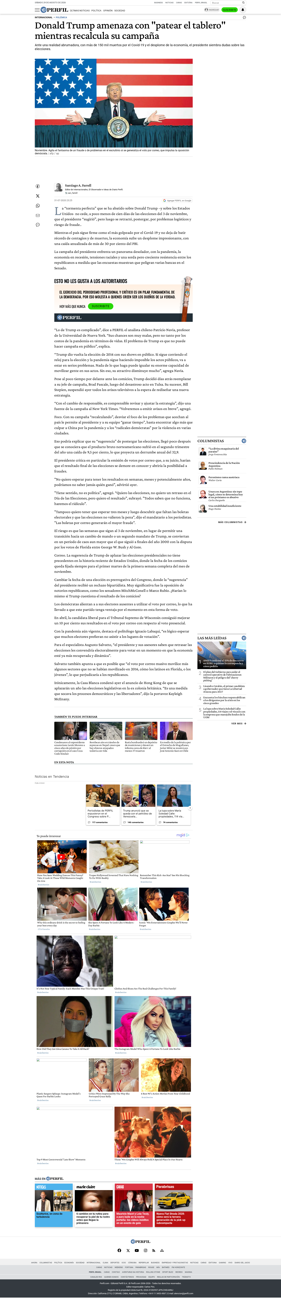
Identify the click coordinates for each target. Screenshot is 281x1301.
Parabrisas (140, 1267)
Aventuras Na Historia (133, 1272)
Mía (158, 1267)
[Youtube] (137, 1251)
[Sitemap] (162, 1250)
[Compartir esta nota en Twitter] (38, 196)
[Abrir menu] (37, 10)
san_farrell (72, 193)
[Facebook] (119, 1251)
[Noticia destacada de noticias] (54, 1187)
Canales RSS (96, 1277)
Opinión (108, 10)
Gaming (222, 1263)
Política (96, 10)
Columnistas (210, 441)
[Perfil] (54, 1178)
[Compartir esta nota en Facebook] (38, 186)
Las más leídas (211, 638)
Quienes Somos (111, 1277)
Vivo (230, 1263)
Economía (69, 1263)
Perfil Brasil (201, 3)
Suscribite (229, 10)
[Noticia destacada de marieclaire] (94, 1187)
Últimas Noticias (80, 10)
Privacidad (141, 1277)
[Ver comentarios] (243, 18)
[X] (128, 1251)
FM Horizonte (178, 1267)
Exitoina (213, 1263)
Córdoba (132, 1263)
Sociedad (119, 10)
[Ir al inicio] (54, 10)
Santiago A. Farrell (78, 185)
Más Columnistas (230, 522)
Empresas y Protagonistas (175, 1263)
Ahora (34, 1263)
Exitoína (188, 3)
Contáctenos (127, 1277)
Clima (105, 1263)
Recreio (179, 1272)
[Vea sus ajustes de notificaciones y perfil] (243, 10)
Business (158, 3)
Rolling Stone (153, 1272)
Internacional (93, 1263)
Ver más (237, 723)
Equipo (151, 1277)
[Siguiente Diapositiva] (190, 808)
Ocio (124, 1263)
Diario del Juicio (242, 1263)
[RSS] (153, 1251)
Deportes (114, 1263)
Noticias (169, 3)
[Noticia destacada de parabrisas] (174, 1187)
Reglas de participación (168, 1277)
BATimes (165, 1267)
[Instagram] (145, 1251)
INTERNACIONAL (44, 17)
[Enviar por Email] (38, 215)
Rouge (151, 1267)
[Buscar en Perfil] (243, 2)
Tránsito (186, 1277)
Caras (179, 3)
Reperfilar (144, 1263)
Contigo (116, 1272)
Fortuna (129, 1267)
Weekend (119, 1267)
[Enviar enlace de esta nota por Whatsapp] (38, 206)
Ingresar (214, 10)
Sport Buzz (167, 1272)
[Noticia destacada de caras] (134, 1187)
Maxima (188, 1272)
